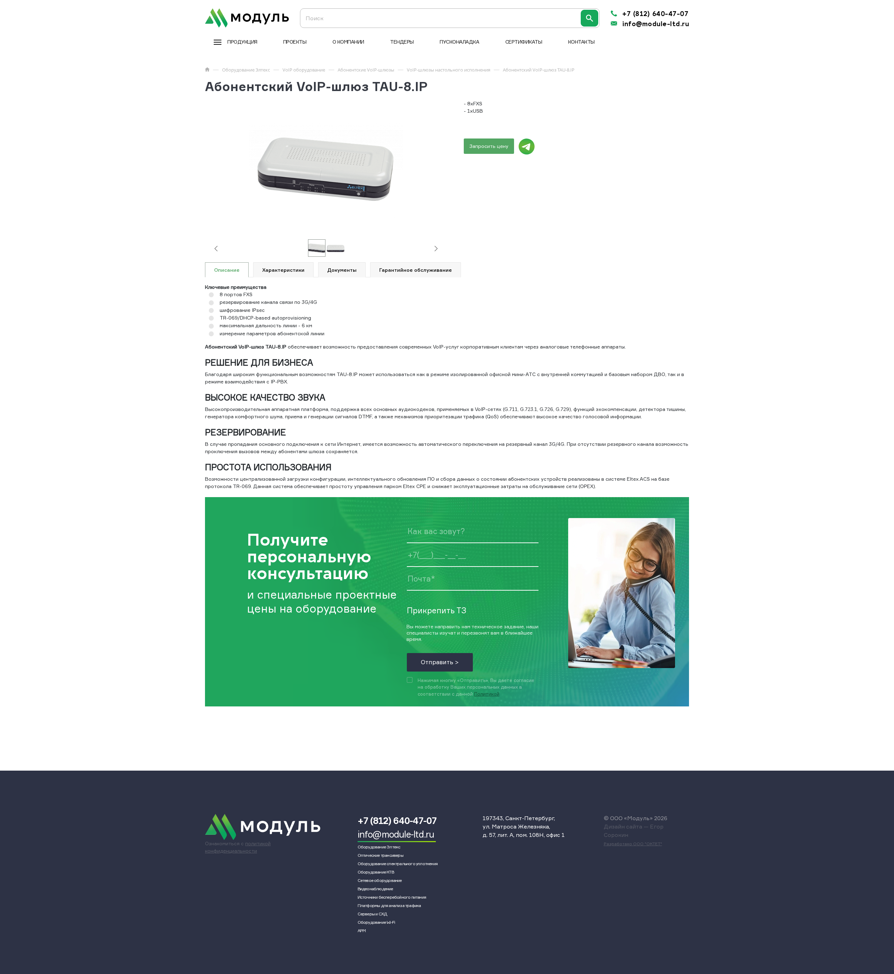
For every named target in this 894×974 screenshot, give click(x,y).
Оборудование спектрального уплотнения (398, 863)
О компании (348, 42)
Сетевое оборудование (380, 880)
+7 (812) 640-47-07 (655, 14)
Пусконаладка (459, 42)
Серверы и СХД (372, 913)
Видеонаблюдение (375, 888)
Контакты (581, 42)
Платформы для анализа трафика (389, 905)
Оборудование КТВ (376, 872)
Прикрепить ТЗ (436, 610)
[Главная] (207, 69)
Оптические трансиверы (380, 855)
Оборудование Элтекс (379, 846)
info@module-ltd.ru (655, 24)
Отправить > (440, 662)
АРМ (362, 930)
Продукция (242, 42)
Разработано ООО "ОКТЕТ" (633, 843)
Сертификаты (523, 42)
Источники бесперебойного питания (392, 897)
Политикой (486, 694)
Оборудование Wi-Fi (376, 922)
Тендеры (402, 42)
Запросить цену (488, 146)
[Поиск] (589, 18)
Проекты (295, 42)
